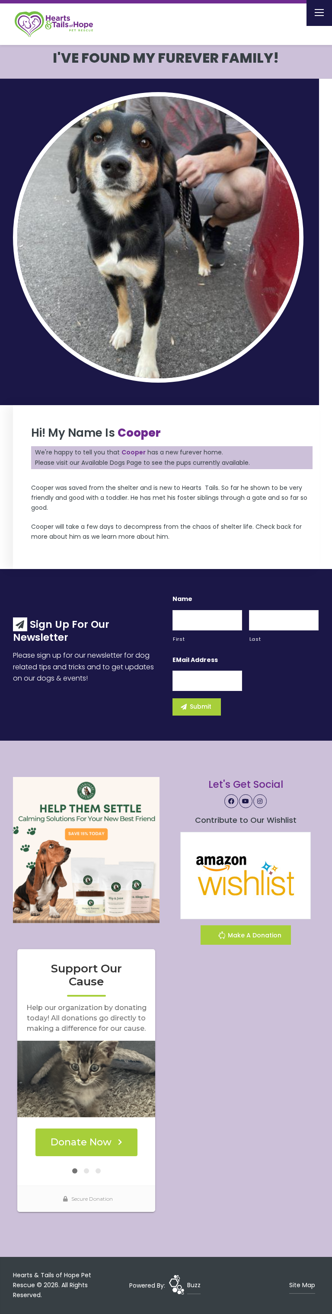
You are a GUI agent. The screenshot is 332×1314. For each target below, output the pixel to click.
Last (255, 639)
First (179, 639)
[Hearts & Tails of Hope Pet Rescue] (60, 24)
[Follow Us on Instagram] (260, 801)
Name (182, 599)
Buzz (194, 1285)
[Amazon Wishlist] (245, 875)
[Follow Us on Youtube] (246, 801)
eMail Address (195, 660)
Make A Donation (253, 935)
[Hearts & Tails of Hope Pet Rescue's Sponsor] (86, 849)
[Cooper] (158, 237)
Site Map (302, 1285)
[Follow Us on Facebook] (231, 801)
